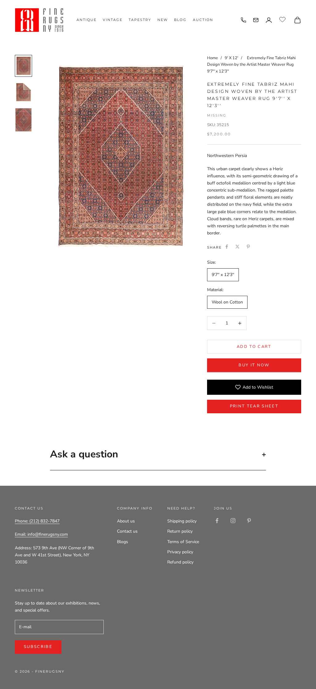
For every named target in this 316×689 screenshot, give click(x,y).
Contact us (127, 531)
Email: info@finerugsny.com (41, 534)
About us (126, 521)
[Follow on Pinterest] (249, 521)
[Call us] (243, 20)
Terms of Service (183, 542)
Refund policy (180, 562)
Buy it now (254, 365)
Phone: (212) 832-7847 (37, 521)
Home (212, 58)
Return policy (180, 531)
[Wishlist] (283, 19)
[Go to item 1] (23, 66)
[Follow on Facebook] (217, 521)
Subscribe (38, 647)
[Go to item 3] (23, 120)
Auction (203, 20)
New (162, 20)
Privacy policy (180, 552)
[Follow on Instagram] (233, 521)
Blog (180, 20)
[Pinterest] (248, 246)
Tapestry (140, 20)
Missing (217, 115)
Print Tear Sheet (254, 406)
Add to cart (254, 346)
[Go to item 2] (23, 92)
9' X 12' (232, 58)
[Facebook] (226, 246)
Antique (87, 20)
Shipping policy (182, 521)
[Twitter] (237, 246)
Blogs (122, 542)
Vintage (113, 20)
